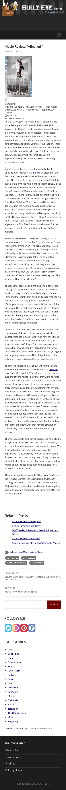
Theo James (37, 563)
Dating (11, 658)
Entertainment (16, 552)
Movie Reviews (29, 552)
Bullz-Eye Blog (33, 784)
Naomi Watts (36, 172)
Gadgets (12, 674)
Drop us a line (12, 728)
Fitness (11, 666)
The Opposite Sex (17, 712)
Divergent (12, 558)
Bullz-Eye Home (14, 770)
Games (11, 679)
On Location (14, 700)
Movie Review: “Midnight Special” (22, 590)
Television (13, 708)
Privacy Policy (13, 757)
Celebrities (13, 653)
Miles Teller (29, 558)
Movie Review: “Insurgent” (26, 525)
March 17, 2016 (13, 51)
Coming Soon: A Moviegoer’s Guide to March (36, 542)
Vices (10, 717)
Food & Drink (14, 670)
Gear (10, 683)
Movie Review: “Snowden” (26, 538)
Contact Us (11, 750)
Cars (10, 649)
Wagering (13, 721)
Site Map (10, 763)
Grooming (13, 687)
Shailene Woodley (16, 563)
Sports (11, 704)
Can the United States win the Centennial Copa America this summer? (33, 576)
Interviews (13, 691)
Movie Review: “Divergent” (26, 521)
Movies (40, 552)
